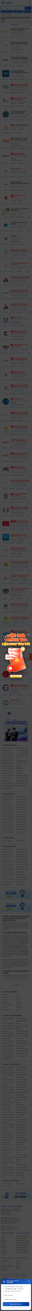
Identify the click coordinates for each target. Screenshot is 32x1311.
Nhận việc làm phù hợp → (16, 1304)
